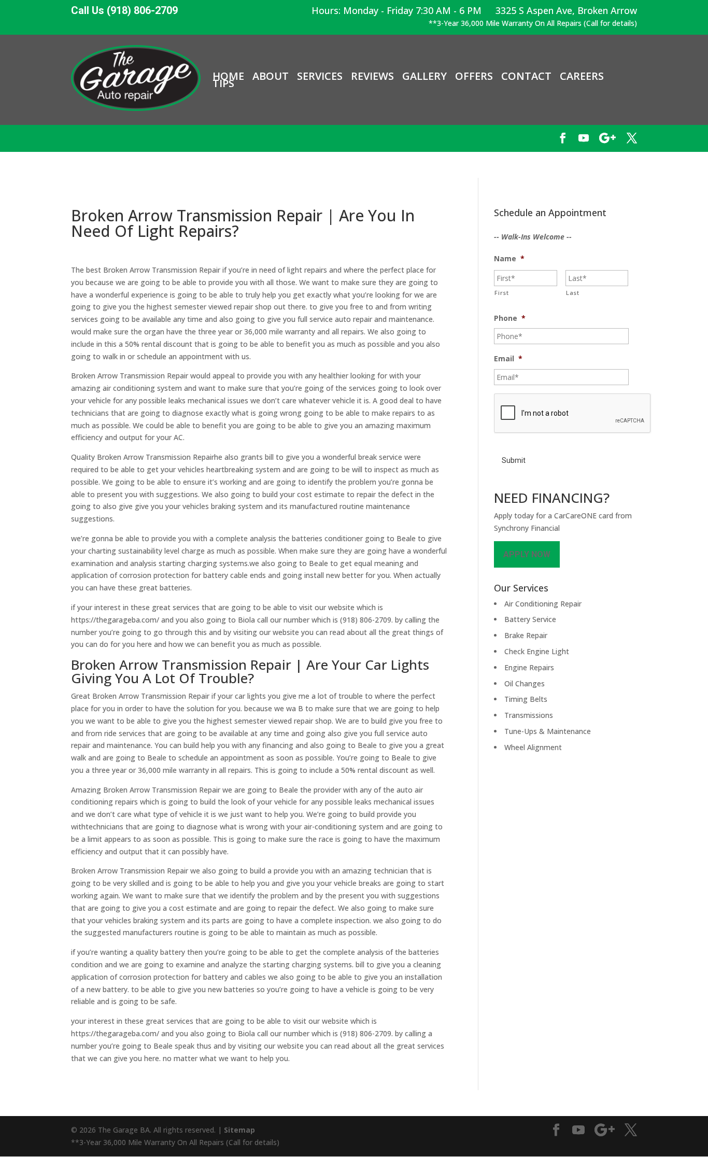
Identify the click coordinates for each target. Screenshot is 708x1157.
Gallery (424, 76)
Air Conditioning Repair (543, 604)
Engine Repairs (529, 667)
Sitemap (239, 1130)
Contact (526, 76)
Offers (474, 76)
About (270, 76)
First (501, 293)
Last (572, 293)
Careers (582, 76)
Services (320, 76)
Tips (223, 83)
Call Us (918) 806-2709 (124, 11)
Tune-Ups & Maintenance (547, 731)
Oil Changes (524, 683)
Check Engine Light (536, 651)
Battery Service (530, 619)
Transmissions (528, 715)
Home (228, 76)
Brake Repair (525, 635)
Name (509, 258)
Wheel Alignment (533, 747)
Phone (510, 318)
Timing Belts (525, 699)
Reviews (372, 76)
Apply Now (526, 554)
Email (508, 358)
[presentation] (573, 413)
